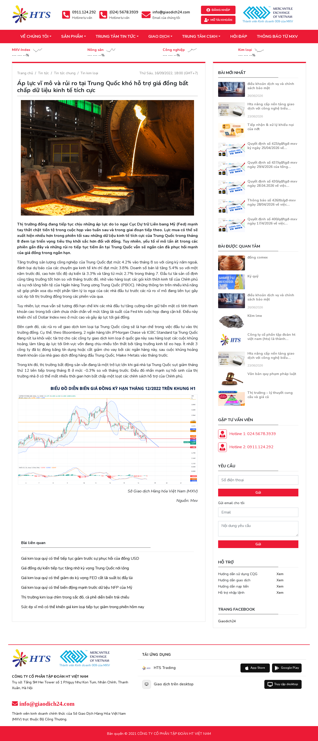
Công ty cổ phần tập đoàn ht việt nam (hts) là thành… (271, 336)
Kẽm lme (254, 315)
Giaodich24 (227, 621)
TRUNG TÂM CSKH (199, 36)
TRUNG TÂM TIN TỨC (116, 36)
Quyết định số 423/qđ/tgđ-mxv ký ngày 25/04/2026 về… (272, 145)
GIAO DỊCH (158, 36)
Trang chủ (25, 73)
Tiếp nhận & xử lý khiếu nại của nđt (270, 126)
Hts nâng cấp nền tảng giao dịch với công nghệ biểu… (270, 106)
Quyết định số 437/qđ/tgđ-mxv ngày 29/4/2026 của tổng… (272, 164)
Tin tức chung (65, 73)
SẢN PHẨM (72, 36)
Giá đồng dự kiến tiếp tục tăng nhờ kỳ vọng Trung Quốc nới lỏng (75, 568)
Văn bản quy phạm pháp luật (271, 373)
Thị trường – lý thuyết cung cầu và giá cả (270, 394)
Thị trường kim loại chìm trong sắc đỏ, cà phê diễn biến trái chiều (75, 597)
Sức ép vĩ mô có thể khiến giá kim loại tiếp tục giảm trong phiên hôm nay (82, 607)
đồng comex (257, 257)
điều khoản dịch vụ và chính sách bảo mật (270, 85)
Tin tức (43, 73)
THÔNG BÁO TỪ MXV (277, 36)
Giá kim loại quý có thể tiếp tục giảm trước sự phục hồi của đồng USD (80, 558)
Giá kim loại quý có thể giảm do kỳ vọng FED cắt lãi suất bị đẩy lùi (77, 578)
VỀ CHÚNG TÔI (34, 36)
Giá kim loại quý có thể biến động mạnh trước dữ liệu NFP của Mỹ (76, 587)
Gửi (258, 492)
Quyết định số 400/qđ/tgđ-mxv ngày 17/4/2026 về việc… (272, 221)
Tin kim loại (89, 73)
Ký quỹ (252, 276)
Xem (280, 574)
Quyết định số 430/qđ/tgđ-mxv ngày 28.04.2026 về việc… (272, 183)
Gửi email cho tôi (231, 503)
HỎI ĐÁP (238, 36)
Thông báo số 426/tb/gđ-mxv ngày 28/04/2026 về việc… (271, 202)
